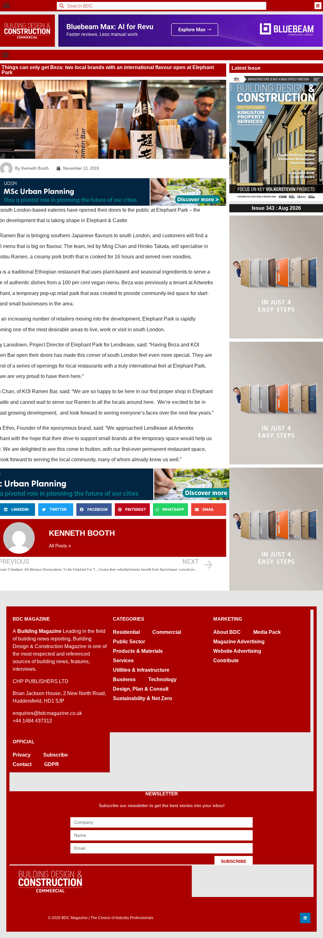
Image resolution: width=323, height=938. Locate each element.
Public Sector (129, 641)
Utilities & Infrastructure (141, 670)
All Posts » (60, 545)
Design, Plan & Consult (140, 689)
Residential (126, 632)
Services (123, 660)
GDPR (51, 764)
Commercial (166, 632)
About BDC (227, 632)
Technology (162, 679)
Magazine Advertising (239, 641)
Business (124, 679)
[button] (6, 6)
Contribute (226, 660)
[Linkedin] (317, 5)
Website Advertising (237, 651)
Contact (22, 764)
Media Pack (267, 632)
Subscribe (55, 755)
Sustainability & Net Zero (142, 698)
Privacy (22, 755)
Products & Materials (138, 651)
